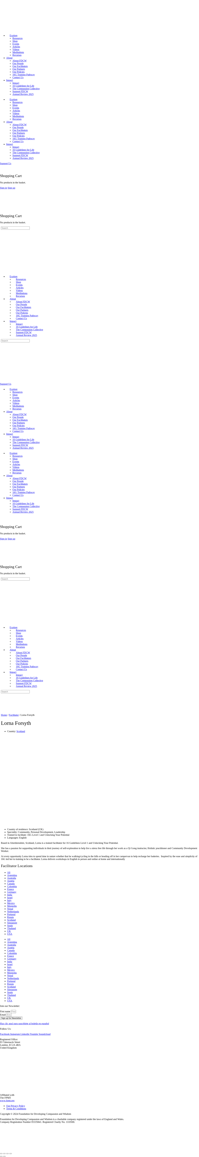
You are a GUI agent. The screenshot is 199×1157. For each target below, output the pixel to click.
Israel (9, 897)
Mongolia (12, 906)
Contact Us (17, 77)
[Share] (7, 1153)
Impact (9, 80)
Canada (11, 883)
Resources (17, 38)
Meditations (18, 52)
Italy (9, 900)
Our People (18, 63)
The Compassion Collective (26, 88)
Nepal (10, 908)
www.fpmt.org (7, 1100)
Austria (10, 881)
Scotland (20, 731)
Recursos (16, 55)
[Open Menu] (1, 190)
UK (9, 931)
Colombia (12, 886)
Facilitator (14, 715)
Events (15, 44)
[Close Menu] (1, 271)
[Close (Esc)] (10, 1153)
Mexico (11, 903)
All (8, 872)
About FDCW (19, 60)
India (9, 894)
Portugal (11, 914)
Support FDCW (20, 91)
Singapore (12, 922)
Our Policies (18, 71)
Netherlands (13, 911)
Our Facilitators (20, 66)
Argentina (12, 875)
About (9, 58)
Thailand (11, 928)
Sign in (3, 187)
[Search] (1, 166)
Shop (15, 41)
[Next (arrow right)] (4, 1156)
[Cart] (1, 169)
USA (9, 934)
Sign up (11, 187)
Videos (15, 49)
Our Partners (18, 69)
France (10, 889)
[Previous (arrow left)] (1, 1156)
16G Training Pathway (23, 74)
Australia (11, 878)
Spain (10, 925)
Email (3, 1014)
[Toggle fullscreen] (4, 1153)
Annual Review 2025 (23, 94)
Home (4, 715)
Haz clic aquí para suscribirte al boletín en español (24, 1023)
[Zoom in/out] (1, 1153)
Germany (11, 892)
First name (5, 1011)
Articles (16, 46)
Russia (10, 917)
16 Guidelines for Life (23, 85)
